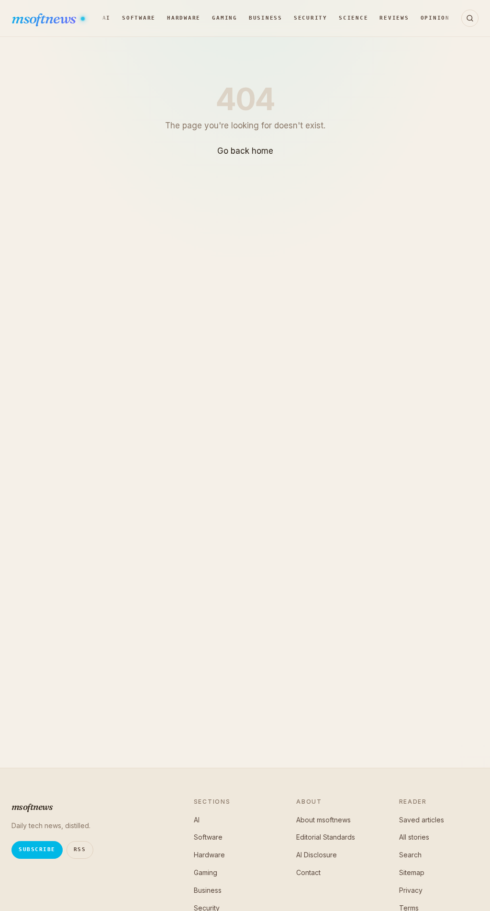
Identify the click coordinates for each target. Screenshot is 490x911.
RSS (80, 849)
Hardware (183, 18)
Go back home (245, 151)
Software (139, 18)
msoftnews (44, 18)
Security (310, 18)
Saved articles (421, 820)
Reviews (394, 18)
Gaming (224, 18)
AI (106, 18)
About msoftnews (323, 820)
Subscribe (37, 849)
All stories (414, 837)
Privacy (411, 890)
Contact (308, 872)
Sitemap (411, 872)
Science (353, 18)
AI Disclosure (316, 855)
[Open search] (470, 18)
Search (410, 855)
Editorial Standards (325, 837)
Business (265, 18)
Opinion (435, 18)
